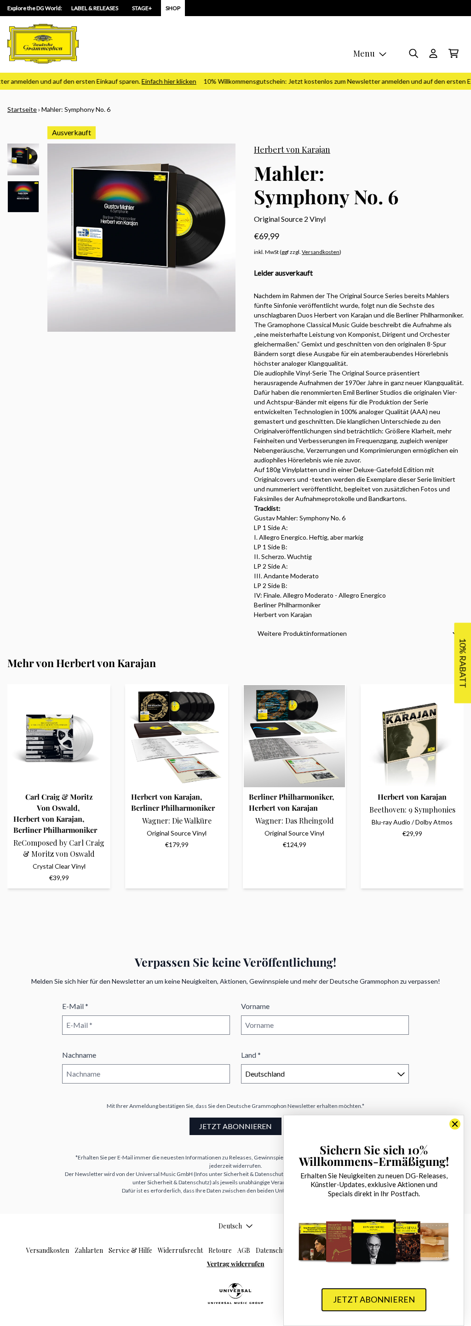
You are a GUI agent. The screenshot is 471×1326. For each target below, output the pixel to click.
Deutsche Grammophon (257, 1105)
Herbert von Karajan (292, 149)
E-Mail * (75, 1006)
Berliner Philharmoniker (55, 830)
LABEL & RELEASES (94, 8)
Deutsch (230, 1226)
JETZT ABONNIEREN (235, 1126)
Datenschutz (274, 1250)
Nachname (79, 1054)
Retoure (220, 1250)
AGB (243, 1250)
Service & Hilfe (130, 1250)
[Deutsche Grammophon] (43, 43)
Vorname (255, 1006)
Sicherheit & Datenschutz (255, 1173)
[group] (23, 159)
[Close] (454, 1124)
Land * (251, 1054)
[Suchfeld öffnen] (413, 53)
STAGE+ (142, 8)
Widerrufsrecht (180, 1250)
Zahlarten (89, 1250)
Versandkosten (320, 251)
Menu (364, 53)
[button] (359, 633)
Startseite (22, 109)
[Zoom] (141, 238)
